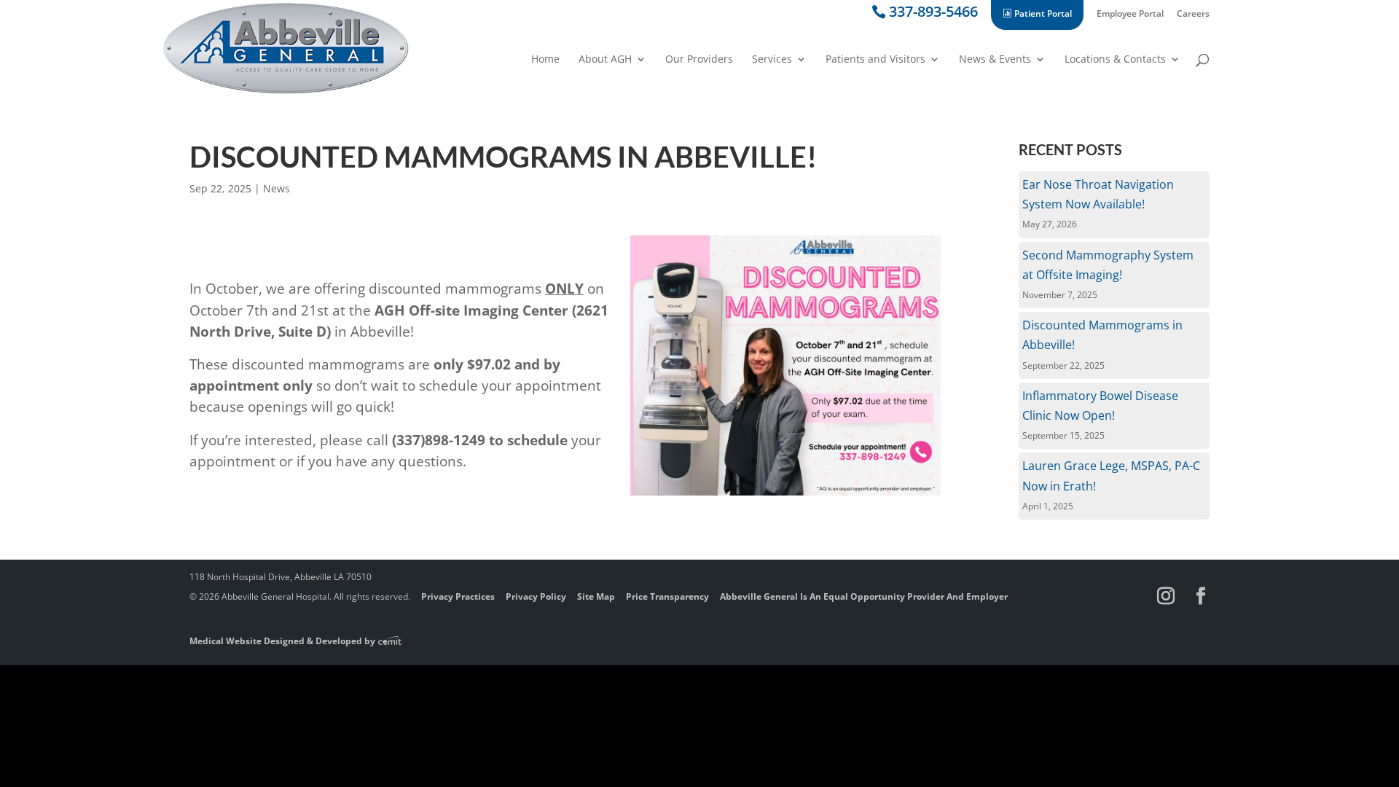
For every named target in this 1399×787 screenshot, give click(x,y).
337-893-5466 (933, 14)
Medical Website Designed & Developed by (283, 641)
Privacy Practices (458, 596)
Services (772, 60)
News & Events (995, 60)
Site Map (596, 596)
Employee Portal (1130, 14)
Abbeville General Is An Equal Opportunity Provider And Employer (864, 596)
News (276, 188)
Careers (1193, 14)
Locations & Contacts (1115, 60)
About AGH (605, 60)
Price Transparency (667, 596)
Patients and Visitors (875, 60)
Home (545, 60)
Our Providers (699, 60)
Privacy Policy (536, 596)
